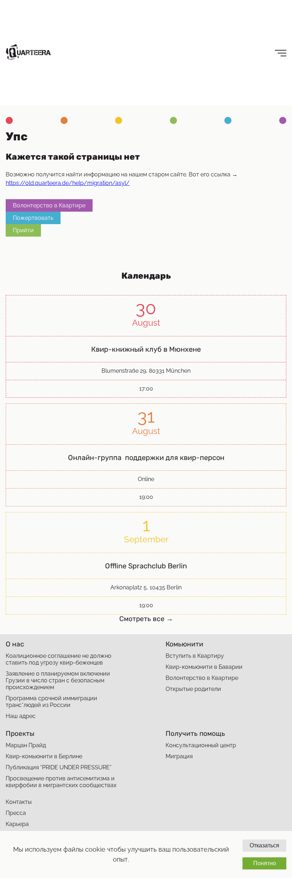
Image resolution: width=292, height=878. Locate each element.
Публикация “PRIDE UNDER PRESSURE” (58, 767)
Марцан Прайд (26, 745)
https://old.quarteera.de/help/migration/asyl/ (68, 183)
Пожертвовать (33, 218)
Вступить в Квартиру (195, 655)
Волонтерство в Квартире (49, 205)
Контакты (19, 802)
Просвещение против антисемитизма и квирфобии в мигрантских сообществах (61, 782)
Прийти (23, 230)
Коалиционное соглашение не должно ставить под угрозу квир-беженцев (58, 659)
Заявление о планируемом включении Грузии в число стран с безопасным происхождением (58, 680)
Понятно (264, 863)
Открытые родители (193, 689)
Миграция (179, 756)
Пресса (16, 813)
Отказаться (264, 845)
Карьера (17, 824)
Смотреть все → (146, 619)
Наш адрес (21, 716)
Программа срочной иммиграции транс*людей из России (51, 701)
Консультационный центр (201, 745)
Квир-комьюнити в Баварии (204, 666)
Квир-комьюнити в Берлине (44, 756)
